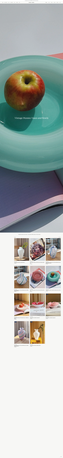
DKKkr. (46, 2)
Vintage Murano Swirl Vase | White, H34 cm (35, 345)
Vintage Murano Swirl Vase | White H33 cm (19, 262)
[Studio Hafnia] (31, 2)
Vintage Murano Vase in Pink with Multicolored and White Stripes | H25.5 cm (21, 345)
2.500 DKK (31, 318)
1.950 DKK (15, 319)
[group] (31, 0)
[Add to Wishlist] (28, 239)
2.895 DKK (31, 291)
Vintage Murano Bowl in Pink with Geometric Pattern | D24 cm (37, 290)
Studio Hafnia (15, 261)
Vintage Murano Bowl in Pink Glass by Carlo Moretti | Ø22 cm (37, 262)
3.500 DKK (15, 291)
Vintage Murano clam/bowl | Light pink (35, 317)
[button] (14, 2)
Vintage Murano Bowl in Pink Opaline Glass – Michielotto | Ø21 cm (21, 318)
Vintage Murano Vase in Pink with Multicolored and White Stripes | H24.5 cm (21, 290)
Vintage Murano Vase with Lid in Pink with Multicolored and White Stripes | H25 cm (53, 262)
